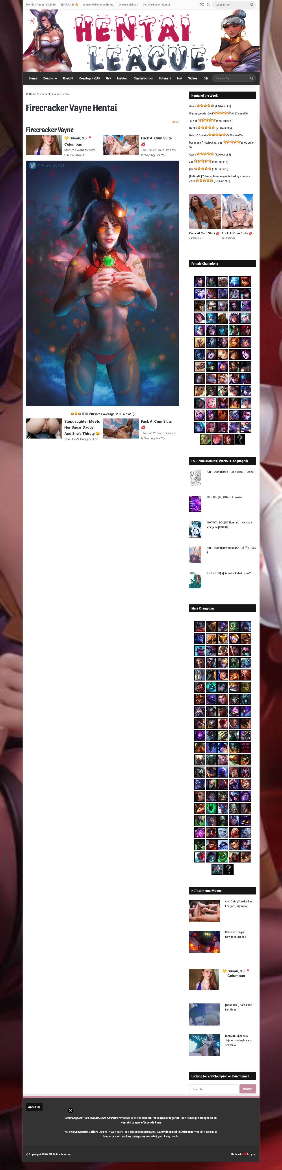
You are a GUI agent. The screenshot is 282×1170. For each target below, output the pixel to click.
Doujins (48, 78)
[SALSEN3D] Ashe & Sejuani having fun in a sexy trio (238, 1040)
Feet (179, 78)
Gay (108, 78)
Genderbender (143, 78)
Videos (192, 78)
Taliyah (193, 120)
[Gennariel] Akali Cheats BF (206, 142)
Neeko (193, 127)
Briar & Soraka (198, 135)
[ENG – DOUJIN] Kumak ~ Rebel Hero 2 (228, 573)
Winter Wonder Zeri (201, 113)
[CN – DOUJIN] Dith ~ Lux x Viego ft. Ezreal (230, 471)
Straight (67, 78)
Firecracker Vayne (50, 129)
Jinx (191, 169)
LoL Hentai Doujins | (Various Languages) (219, 461)
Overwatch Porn (128, 4)
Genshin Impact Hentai (156, 4)
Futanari (165, 78)
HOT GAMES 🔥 (69, 4)
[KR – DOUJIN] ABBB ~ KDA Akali (224, 497)
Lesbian (122, 78)
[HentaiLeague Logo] (141, 40)
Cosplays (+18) (89, 78)
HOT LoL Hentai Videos (206, 890)
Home (33, 78)
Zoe (191, 161)
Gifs (206, 78)
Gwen (192, 106)
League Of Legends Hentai (98, 4)
